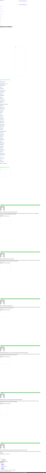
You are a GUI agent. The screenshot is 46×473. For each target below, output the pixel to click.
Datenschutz (2, 464)
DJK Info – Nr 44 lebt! (4, 466)
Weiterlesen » (1, 215)
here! (10, 471)
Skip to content (1, 0)
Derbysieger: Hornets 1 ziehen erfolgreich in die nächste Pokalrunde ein (11, 399)
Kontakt (2, 467)
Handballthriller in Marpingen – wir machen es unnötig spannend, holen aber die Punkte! (14, 352)
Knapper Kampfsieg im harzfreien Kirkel (6, 305)
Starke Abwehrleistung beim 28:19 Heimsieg (7, 258)
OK (25, 472)
